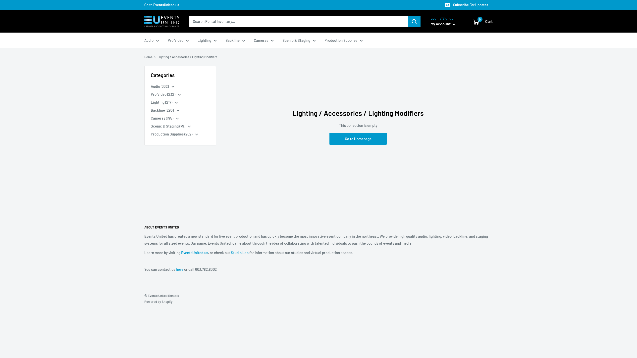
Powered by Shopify (158, 302)
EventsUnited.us (194, 252)
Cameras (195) (162, 118)
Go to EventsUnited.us (161, 5)
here (179, 269)
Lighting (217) (162, 102)
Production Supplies (340, 40)
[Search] (414, 21)
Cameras (261, 40)
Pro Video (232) (163, 94)
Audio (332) (160, 86)
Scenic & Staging (296, 40)
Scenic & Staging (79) (168, 126)
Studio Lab (240, 252)
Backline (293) (162, 110)
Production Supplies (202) (172, 134)
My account (440, 23)
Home (148, 57)
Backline (232, 40)
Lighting (204, 40)
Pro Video (175, 40)
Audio (149, 40)
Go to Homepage (358, 138)
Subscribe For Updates (470, 5)
